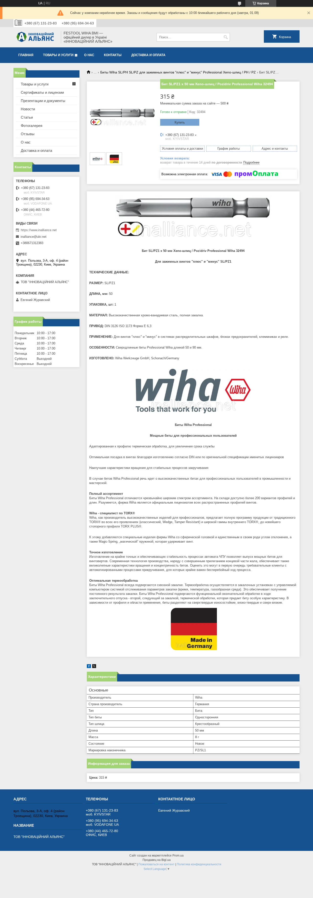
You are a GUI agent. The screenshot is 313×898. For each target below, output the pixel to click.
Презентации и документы (43, 101)
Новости (28, 109)
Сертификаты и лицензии (42, 92)
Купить (180, 122)
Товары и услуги (58, 55)
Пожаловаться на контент (156, 864)
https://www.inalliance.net (39, 230)
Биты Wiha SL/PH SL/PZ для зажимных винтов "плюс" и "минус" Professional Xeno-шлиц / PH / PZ (178, 72)
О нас (89, 55)
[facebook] (89, 667)
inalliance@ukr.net (33, 236)
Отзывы (27, 134)
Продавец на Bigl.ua (157, 860)
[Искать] (225, 37)
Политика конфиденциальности (199, 864)
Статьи (27, 117)
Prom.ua (178, 855)
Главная (25, 55)
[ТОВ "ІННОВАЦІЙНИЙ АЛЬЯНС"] (35, 37)
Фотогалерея (31, 126)
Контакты (113, 55)
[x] (94, 667)
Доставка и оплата (148, 55)
